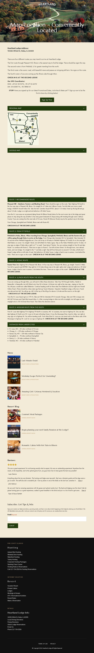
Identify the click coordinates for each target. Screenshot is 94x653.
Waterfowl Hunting (13, 557)
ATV (9, 596)
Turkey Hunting (12, 559)
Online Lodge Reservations (16, 624)
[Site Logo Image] (47, 5)
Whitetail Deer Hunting (15, 554)
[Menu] (8, 5)
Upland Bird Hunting (14, 552)
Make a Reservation (14, 600)
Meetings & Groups (14, 593)
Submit (11, 526)
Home (34, 19)
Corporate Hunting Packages (17, 562)
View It (80, 481)
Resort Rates (12, 598)
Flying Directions (13, 622)
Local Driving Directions (15, 619)
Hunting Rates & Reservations (17, 567)
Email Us (10, 627)
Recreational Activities (18, 596)
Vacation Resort (13, 586)
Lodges (10, 591)
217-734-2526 (15, 569)
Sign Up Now (47, 100)
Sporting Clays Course (15, 564)
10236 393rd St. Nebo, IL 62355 (18, 617)
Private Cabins (12, 588)
